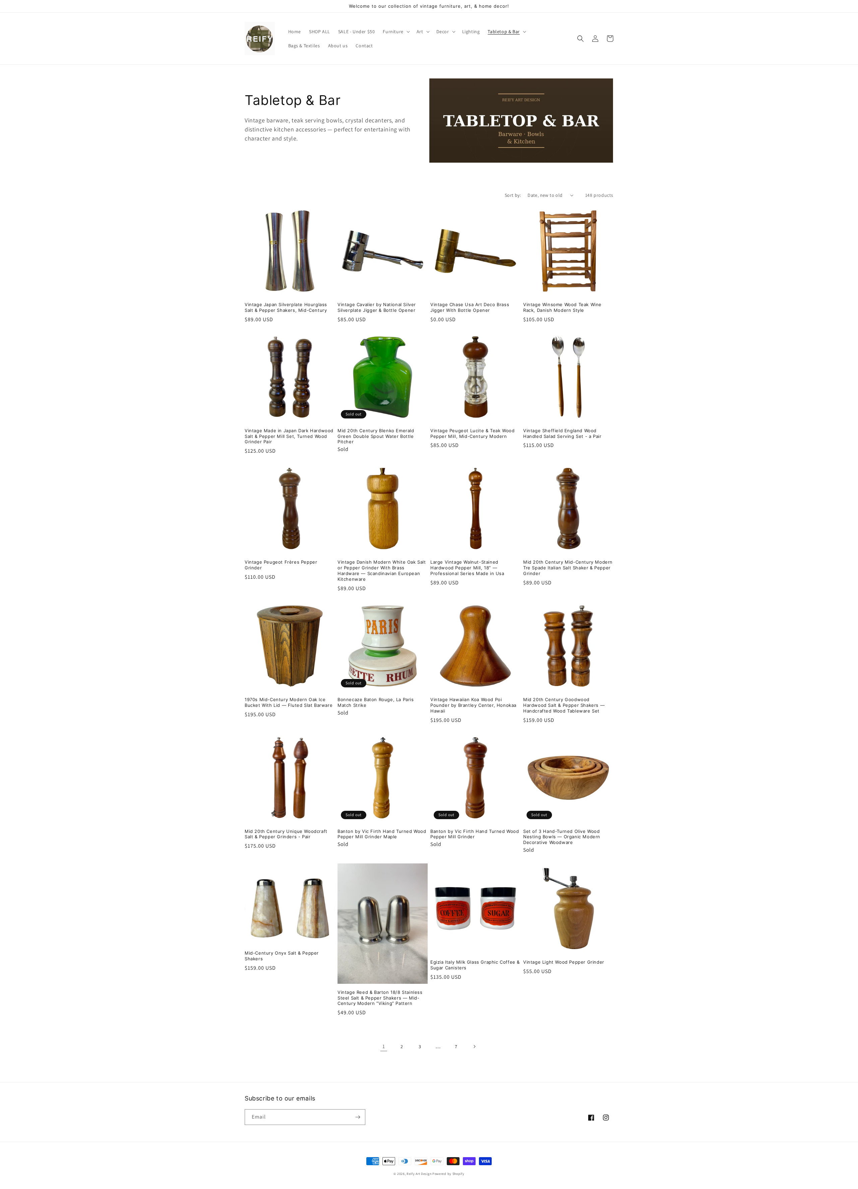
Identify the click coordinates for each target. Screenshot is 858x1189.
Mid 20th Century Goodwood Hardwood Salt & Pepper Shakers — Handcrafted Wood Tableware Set (564, 705)
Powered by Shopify (448, 1174)
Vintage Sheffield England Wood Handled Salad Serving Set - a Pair (562, 433)
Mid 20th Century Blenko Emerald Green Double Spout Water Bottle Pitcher (376, 436)
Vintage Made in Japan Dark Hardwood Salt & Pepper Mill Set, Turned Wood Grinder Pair (289, 436)
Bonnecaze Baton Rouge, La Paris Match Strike (376, 702)
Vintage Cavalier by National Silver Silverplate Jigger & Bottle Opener (377, 307)
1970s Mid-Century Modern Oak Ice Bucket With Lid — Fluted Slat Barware (288, 702)
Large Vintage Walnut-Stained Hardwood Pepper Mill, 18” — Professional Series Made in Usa (467, 567)
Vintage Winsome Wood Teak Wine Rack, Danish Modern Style (562, 307)
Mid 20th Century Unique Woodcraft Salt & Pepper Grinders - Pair (286, 834)
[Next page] (474, 1046)
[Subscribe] (357, 1117)
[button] (395, 31)
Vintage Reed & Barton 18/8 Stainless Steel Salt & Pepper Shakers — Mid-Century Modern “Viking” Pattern (380, 997)
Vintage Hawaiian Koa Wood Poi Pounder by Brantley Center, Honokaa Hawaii (473, 705)
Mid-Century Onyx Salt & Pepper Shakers (282, 955)
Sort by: (513, 195)
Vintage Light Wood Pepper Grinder (563, 962)
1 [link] (383, 1046)
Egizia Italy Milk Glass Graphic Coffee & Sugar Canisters (475, 964)
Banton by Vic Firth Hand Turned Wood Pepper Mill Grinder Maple (382, 834)
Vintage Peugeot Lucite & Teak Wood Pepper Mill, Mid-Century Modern (472, 433)
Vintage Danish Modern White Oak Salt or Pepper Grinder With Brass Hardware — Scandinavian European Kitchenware (382, 570)
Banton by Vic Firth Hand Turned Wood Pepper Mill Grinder (474, 834)
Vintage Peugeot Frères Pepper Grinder (281, 564)
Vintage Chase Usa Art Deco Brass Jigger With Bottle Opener (469, 307)
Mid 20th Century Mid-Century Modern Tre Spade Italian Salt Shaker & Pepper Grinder (568, 567)
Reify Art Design (419, 1174)
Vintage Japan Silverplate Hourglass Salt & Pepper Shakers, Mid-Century (286, 307)
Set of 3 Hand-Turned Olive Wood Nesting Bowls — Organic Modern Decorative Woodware (561, 837)
